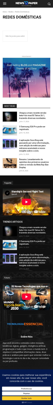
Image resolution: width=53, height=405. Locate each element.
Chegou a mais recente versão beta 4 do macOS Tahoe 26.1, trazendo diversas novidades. (32, 115)
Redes (11, 12)
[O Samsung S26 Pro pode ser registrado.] (10, 130)
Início (5, 12)
